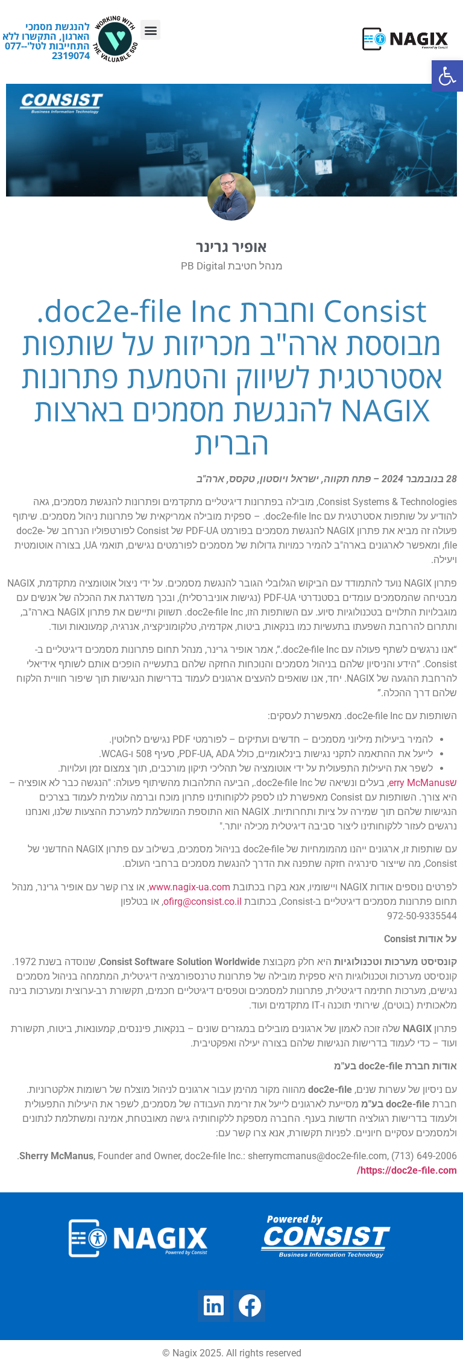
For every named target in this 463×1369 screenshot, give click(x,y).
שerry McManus (423, 782)
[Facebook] (249, 1306)
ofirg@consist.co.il (202, 901)
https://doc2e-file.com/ (407, 1170)
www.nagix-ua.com (189, 887)
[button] (150, 30)
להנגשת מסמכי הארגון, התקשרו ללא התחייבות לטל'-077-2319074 (46, 41)
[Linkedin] (214, 1306)
